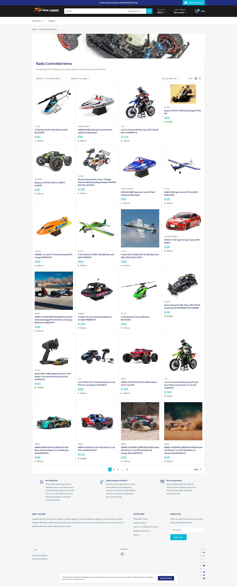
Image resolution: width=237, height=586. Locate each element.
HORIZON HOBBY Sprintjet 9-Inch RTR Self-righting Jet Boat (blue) (138, 193)
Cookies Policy (139, 523)
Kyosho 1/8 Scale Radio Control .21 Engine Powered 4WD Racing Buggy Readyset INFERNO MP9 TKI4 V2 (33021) (97, 182)
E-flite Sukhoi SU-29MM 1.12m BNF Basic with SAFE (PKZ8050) (96, 255)
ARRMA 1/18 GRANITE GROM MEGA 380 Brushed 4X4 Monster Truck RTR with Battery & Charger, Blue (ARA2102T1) (140, 450)
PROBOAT (38, 251)
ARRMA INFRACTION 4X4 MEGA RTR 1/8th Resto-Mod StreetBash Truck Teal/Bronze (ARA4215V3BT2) (52, 450)
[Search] (149, 11)
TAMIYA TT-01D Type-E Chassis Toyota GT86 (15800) (181, 241)
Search (136, 534)
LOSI (122, 126)
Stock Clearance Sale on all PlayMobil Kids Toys (118, 2)
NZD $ (35, 550)
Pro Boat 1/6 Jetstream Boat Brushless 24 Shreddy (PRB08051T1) (95, 318)
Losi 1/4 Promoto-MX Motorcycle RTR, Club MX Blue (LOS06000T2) (139, 131)
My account (179, 12)
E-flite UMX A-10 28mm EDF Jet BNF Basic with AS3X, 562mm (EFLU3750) (140, 255)
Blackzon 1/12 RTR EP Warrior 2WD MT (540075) (50, 184)
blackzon (38, 179)
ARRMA (37, 314)
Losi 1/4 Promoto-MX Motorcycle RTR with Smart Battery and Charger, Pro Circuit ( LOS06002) (181, 385)
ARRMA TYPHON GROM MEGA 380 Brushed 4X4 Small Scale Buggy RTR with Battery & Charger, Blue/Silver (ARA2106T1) (54, 320)
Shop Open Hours (140, 519)
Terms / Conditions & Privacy (145, 526)
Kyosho (167, 107)
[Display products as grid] (196, 78)
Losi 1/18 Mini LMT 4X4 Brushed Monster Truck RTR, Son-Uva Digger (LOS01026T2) (96, 383)
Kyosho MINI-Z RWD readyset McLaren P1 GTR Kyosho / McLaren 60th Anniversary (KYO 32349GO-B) (53, 376)
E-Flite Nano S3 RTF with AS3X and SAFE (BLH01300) (51, 131)
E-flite (37, 126)
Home (34, 29)
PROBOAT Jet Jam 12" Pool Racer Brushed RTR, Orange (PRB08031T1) (54, 255)
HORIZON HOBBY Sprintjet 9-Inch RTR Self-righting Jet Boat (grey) (95, 131)
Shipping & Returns (141, 531)
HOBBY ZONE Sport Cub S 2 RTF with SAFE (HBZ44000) (181, 193)
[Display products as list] (200, 78)
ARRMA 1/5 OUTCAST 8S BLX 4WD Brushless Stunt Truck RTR (139, 383)
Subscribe (178, 537)
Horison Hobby (84, 126)
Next (196, 469)
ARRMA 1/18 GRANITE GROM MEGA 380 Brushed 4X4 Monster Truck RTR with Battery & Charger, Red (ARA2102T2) (183, 450)
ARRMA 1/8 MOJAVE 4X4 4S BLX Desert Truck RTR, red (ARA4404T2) (96, 448)
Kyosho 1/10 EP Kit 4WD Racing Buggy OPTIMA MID (182, 112)
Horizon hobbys (127, 189)
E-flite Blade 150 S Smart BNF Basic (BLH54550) (135, 318)
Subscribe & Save (195, 2)
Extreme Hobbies (171, 236)
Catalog (51, 21)
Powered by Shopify (39, 559)
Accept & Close (166, 578)
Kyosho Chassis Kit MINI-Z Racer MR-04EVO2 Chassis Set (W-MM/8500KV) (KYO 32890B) (182, 306)
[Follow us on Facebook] (122, 554)
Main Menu (36, 21)
